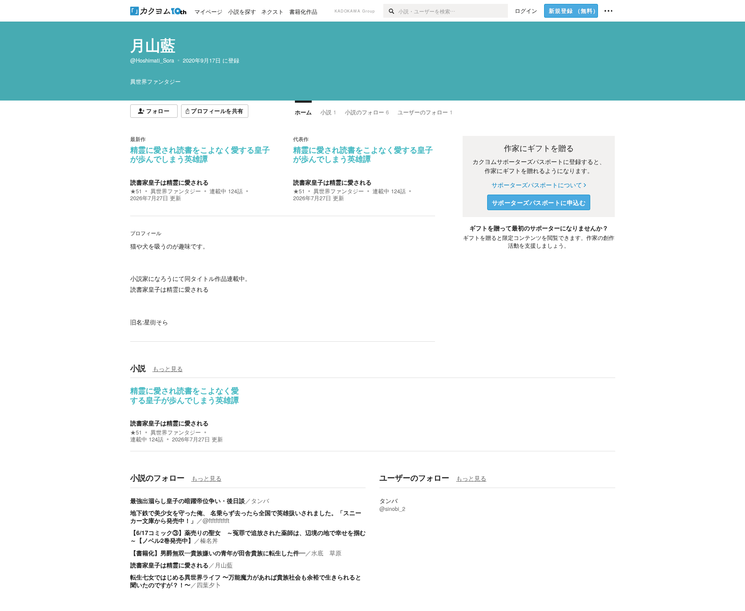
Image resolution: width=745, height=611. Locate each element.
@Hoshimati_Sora (152, 60)
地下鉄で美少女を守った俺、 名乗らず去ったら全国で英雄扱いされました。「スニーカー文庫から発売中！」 (245, 516)
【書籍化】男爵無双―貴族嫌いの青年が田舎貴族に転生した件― (217, 552)
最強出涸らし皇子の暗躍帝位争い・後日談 (187, 500)
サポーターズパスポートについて (536, 184)
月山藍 (152, 45)
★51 (136, 191)
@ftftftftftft (216, 520)
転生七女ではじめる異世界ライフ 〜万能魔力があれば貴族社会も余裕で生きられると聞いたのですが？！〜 (245, 581)
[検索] (390, 11)
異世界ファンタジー (175, 191)
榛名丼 (209, 540)
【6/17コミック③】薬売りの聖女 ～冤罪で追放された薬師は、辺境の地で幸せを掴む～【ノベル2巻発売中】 (248, 536)
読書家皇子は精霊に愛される (169, 182)
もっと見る (168, 368)
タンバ (260, 500)
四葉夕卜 (209, 584)
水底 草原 (326, 552)
